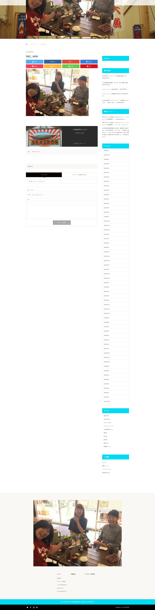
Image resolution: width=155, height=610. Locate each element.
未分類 (105, 439)
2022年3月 (106, 251)
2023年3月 (106, 207)
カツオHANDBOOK (61, 584)
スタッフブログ (107, 422)
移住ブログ (106, 443)
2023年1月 (106, 216)
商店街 (105, 432)
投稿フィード (105, 466)
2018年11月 (107, 357)
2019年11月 (107, 309)
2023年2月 (106, 212)
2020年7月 (106, 282)
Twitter (27, 607)
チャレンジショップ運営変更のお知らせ (112, 93)
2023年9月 (106, 190)
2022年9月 (106, 234)
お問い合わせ (60, 588)
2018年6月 (106, 379)
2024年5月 (106, 177)
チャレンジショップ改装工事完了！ (110, 89)
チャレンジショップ (108, 426)
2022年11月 (107, 225)
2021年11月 (107, 256)
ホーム (59, 574)
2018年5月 (106, 384)
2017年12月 (107, 401)
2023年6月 (106, 203)
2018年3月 (106, 388)
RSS (36, 607)
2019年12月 (107, 304)
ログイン (104, 462)
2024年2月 (106, 181)
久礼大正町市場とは (62, 591)
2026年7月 (106, 150)
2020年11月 (107, 278)
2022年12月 (107, 221)
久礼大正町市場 (125, 607)
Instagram (33, 607)
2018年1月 (106, 397)
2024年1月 (106, 185)
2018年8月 (106, 370)
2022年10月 (107, 229)
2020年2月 (106, 296)
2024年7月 (106, 172)
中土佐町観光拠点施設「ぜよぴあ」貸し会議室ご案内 (115, 82)
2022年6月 (106, 243)
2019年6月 (106, 326)
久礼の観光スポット (108, 429)
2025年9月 (106, 159)
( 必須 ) (30, 189)
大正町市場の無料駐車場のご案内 (110, 128)
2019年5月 (106, 331)
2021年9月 (106, 265)
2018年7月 (106, 375)
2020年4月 (106, 291)
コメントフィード (106, 469)
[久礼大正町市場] (77, 565)
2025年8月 (106, 163)
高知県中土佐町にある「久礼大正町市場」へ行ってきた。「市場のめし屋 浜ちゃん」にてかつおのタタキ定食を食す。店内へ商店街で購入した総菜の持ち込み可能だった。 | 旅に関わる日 (115, 132)
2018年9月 (106, 366)
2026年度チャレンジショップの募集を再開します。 (114, 76)
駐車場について (107, 446)
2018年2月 (106, 392)
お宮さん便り (107, 419)
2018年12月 (107, 353)
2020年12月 (107, 274)
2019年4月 (106, 335)
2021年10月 (107, 260)
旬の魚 (105, 436)
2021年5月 (106, 269)
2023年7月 (106, 199)
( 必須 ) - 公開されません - (35, 194)
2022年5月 (106, 247)
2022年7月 (106, 238)
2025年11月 (107, 155)
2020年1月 (106, 300)
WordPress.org (105, 472)
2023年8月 (106, 194)
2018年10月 (107, 362)
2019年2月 (106, 344)
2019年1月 (106, 348)
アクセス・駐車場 (61, 581)
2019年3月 (106, 340)
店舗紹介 (59, 578)
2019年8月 (106, 322)
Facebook (30, 607)
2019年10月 (107, 313)
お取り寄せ (106, 415)
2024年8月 (106, 168)
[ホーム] (26, 42)
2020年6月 (106, 287)
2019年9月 (106, 318)
